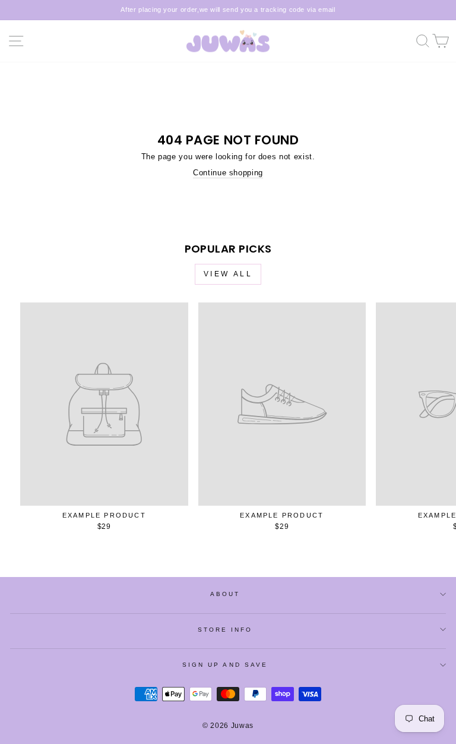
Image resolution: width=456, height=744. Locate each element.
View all (228, 274)
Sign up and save (225, 664)
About (225, 594)
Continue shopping (228, 172)
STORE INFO (225, 629)
